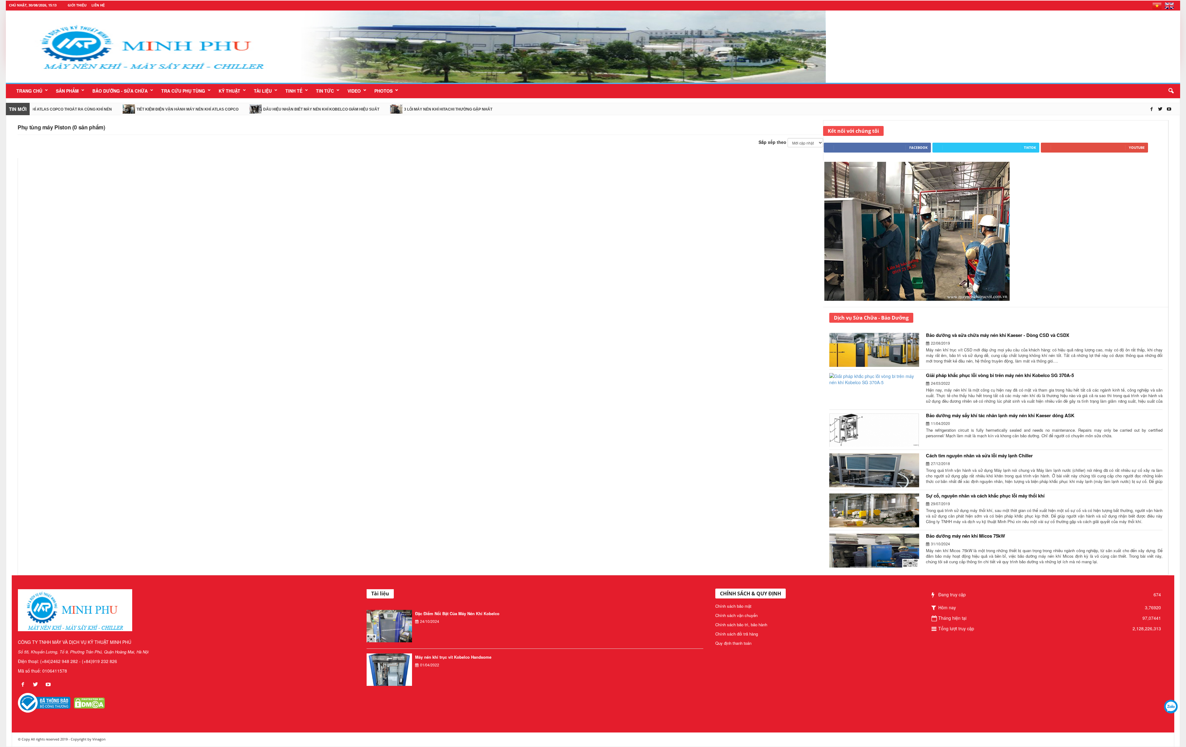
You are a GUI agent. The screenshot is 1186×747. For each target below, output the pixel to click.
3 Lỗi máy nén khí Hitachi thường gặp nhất (403, 109)
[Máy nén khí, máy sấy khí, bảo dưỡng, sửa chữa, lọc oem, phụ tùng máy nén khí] (563, 46)
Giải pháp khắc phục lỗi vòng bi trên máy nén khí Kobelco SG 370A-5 (1000, 375)
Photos (383, 91)
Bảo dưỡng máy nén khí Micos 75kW (965, 535)
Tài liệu (263, 91)
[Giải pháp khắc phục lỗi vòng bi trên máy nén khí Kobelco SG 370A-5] (877, 390)
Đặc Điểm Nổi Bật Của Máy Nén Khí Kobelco (457, 613)
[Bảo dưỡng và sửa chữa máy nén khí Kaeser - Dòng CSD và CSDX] (877, 350)
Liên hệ (98, 5)
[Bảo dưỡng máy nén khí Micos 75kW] (877, 551)
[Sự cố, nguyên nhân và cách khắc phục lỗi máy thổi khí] (877, 510)
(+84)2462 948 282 (59, 661)
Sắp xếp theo (772, 142)
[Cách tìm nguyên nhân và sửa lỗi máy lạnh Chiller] (877, 470)
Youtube (1137, 147)
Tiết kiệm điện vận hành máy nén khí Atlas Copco (143, 109)
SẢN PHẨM (67, 91)
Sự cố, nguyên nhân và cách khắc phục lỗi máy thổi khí (985, 495)
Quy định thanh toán (733, 643)
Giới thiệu (77, 5)
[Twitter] (1161, 109)
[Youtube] (1169, 109)
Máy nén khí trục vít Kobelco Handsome (453, 657)
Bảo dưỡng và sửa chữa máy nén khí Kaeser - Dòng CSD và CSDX (997, 335)
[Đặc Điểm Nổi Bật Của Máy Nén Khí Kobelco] (389, 627)
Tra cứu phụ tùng (183, 91)
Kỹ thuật (229, 91)
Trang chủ (29, 91)
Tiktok (1030, 147)
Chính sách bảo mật (733, 606)
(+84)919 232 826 (99, 661)
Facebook (918, 147)
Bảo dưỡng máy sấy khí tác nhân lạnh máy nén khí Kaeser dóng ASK (1000, 415)
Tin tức (325, 91)
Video (354, 91)
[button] (1171, 91)
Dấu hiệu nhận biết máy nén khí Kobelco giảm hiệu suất (276, 109)
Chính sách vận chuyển (736, 615)
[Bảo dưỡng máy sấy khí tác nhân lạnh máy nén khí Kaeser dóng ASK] (877, 430)
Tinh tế (293, 91)
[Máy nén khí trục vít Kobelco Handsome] (389, 670)
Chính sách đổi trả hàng (736, 634)
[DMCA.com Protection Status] (89, 702)
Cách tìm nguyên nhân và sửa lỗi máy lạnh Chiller (979, 455)
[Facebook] (1152, 109)
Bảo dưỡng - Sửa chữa (120, 91)
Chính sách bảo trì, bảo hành (741, 624)
